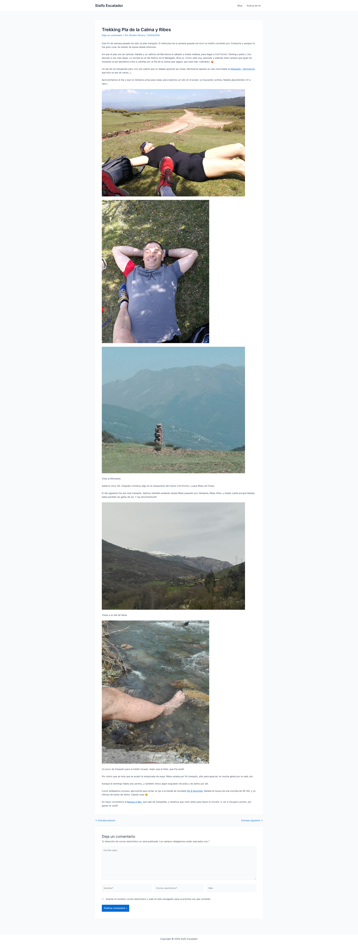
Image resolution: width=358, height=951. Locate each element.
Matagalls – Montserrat (242, 69)
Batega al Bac (134, 801)
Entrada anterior (105, 820)
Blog (239, 5)
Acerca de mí (254, 5)
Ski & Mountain (195, 791)
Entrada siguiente (252, 820)
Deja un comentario (112, 35)
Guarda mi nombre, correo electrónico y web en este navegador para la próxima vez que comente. (158, 899)
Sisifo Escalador (109, 5)
